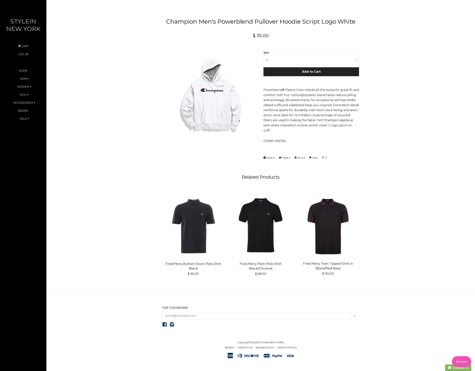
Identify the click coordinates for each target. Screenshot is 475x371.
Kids (23, 94)
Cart (25, 46)
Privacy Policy (287, 347)
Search (229, 347)
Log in (23, 54)
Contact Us (245, 347)
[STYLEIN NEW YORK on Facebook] (164, 325)
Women (23, 86)
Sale (23, 118)
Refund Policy (265, 347)
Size (266, 52)
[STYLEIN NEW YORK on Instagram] (172, 325)
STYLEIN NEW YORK (23, 25)
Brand (23, 110)
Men (23, 78)
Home (23, 70)
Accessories (23, 102)
